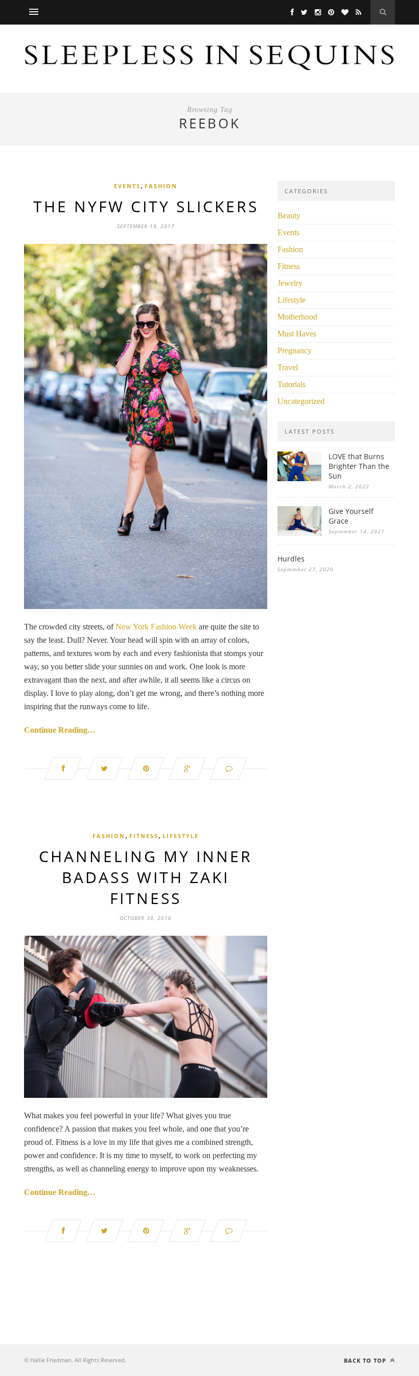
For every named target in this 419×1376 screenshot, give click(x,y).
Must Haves (296, 333)
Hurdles (291, 558)
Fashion (161, 186)
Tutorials (291, 384)
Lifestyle (180, 836)
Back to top (366, 1360)
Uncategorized (300, 401)
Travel (287, 367)
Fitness (143, 836)
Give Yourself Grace (351, 516)
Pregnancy (294, 350)
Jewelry (289, 283)
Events (127, 186)
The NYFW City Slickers (146, 206)
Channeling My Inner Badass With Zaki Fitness (145, 877)
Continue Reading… (60, 730)
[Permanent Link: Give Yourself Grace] (299, 533)
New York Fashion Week (156, 626)
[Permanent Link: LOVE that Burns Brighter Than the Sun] (299, 478)
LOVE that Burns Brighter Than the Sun (359, 466)
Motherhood (297, 316)
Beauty (288, 215)
